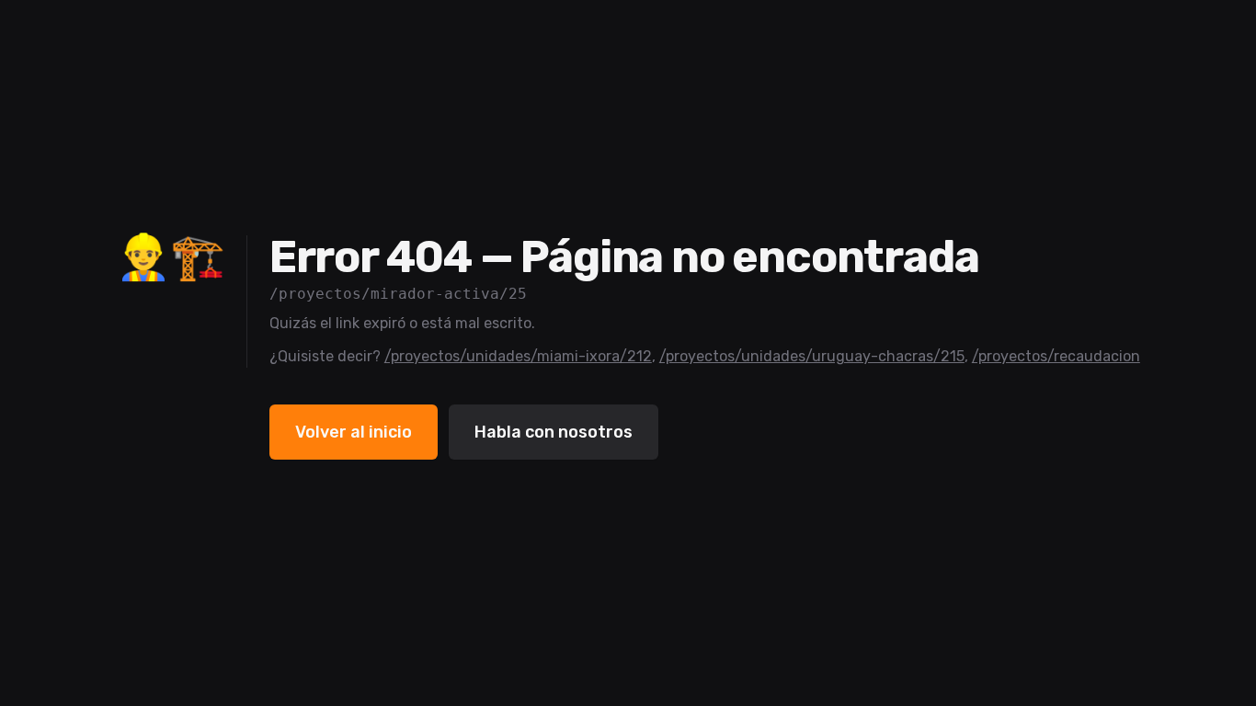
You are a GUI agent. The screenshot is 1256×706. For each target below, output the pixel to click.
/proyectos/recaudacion (1056, 356)
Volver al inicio (353, 432)
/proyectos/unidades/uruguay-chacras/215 (812, 356)
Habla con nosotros (553, 432)
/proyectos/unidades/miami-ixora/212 (518, 356)
